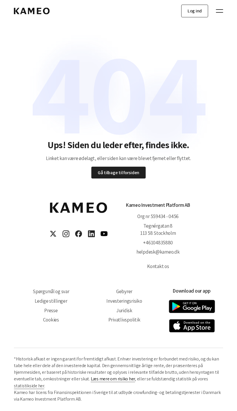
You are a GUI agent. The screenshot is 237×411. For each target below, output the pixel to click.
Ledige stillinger (51, 300)
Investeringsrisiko (124, 300)
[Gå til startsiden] (32, 11)
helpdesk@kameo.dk (158, 251)
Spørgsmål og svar (51, 291)
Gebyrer (124, 291)
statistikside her (29, 386)
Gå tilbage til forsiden (118, 173)
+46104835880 (158, 242)
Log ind (195, 11)
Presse (51, 310)
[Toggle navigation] (216, 11)
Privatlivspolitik (124, 319)
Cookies (51, 319)
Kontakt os (158, 266)
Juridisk (124, 310)
